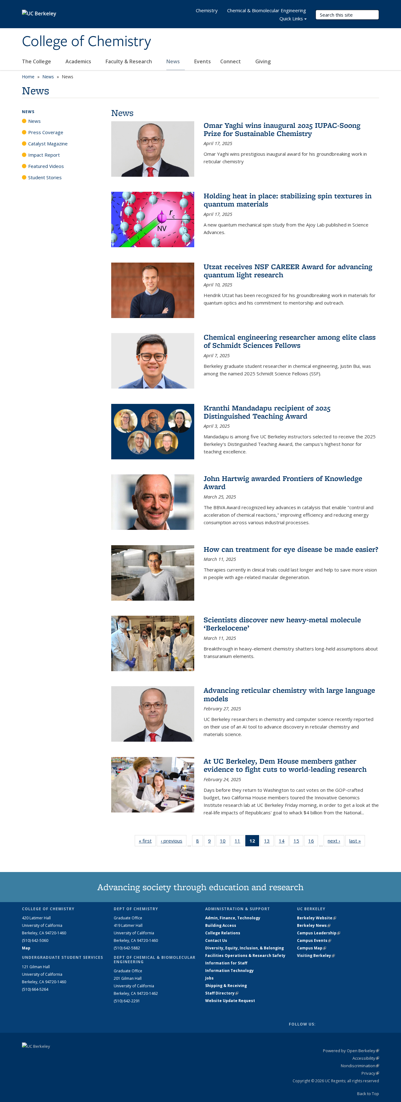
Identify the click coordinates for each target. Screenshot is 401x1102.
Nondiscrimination (360, 1065)
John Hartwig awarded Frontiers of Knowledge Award (283, 482)
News (173, 61)
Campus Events (314, 940)
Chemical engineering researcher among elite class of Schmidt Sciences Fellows (290, 341)
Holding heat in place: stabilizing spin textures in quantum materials (288, 200)
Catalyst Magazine (48, 143)
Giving (263, 61)
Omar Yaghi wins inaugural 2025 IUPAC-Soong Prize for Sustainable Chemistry (282, 129)
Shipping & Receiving (226, 985)
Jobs (209, 978)
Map (26, 948)
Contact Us (216, 940)
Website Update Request (230, 1000)
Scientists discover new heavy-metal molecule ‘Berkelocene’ (282, 624)
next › (336, 841)
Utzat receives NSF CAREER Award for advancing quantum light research (288, 270)
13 (269, 842)
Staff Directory (221, 993)
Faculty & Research (129, 61)
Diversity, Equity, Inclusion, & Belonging (244, 948)
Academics (78, 61)
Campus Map (311, 948)
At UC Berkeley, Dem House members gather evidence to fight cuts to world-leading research (285, 765)
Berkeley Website (316, 918)
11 (239, 842)
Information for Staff (226, 963)
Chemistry (207, 10)
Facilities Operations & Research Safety (245, 955)
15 (298, 842)
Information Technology (229, 970)
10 (225, 842)
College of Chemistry (86, 41)
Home (28, 77)
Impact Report (44, 155)
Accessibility (365, 1058)
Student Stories (45, 177)
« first (147, 841)
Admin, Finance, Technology (232, 918)
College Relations (222, 933)
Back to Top (368, 1093)
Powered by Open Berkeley (351, 1050)
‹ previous (173, 841)
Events (202, 61)
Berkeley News (314, 925)
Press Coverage (45, 132)
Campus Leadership (318, 933)
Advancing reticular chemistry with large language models (289, 694)
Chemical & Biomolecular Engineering (266, 10)
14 (284, 842)
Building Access (220, 925)
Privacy (370, 1073)
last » (357, 841)
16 (313, 842)
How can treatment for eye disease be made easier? (291, 549)
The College (37, 61)
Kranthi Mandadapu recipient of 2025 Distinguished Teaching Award (267, 412)
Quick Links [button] (291, 18)
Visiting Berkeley (316, 955)
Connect (231, 61)
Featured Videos (46, 166)
